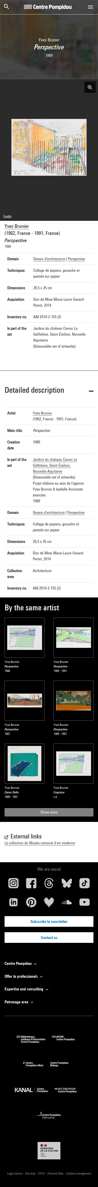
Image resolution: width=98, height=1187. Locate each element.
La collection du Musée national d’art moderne (40, 842)
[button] (49, 390)
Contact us (49, 937)
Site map (30, 1173)
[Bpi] (34, 1041)
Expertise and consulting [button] (24, 989)
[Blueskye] (67, 885)
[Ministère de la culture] (49, 1150)
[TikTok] (84, 885)
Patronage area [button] (17, 1001)
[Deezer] (49, 904)
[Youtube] (84, 904)
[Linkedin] (13, 904)
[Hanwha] (49, 1120)
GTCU (41, 1173)
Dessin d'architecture (49, 258)
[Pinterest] (31, 904)
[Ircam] (67, 1041)
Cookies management (78, 1173)
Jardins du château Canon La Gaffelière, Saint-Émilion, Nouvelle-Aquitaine (55, 465)
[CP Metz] (36, 1068)
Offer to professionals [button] (22, 976)
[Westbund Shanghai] (69, 1094)
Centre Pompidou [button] (19, 963)
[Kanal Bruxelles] (35, 1094)
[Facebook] (31, 885)
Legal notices (15, 1173)
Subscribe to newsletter (49, 921)
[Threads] (49, 885)
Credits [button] (7, 216)
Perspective (76, 258)
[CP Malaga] (62, 1068)
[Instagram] (13, 885)
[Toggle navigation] (90, 7)
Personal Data (55, 1173)
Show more (49, 812)
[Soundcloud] (67, 904)
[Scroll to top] (87, 1176)
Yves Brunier (17, 226)
